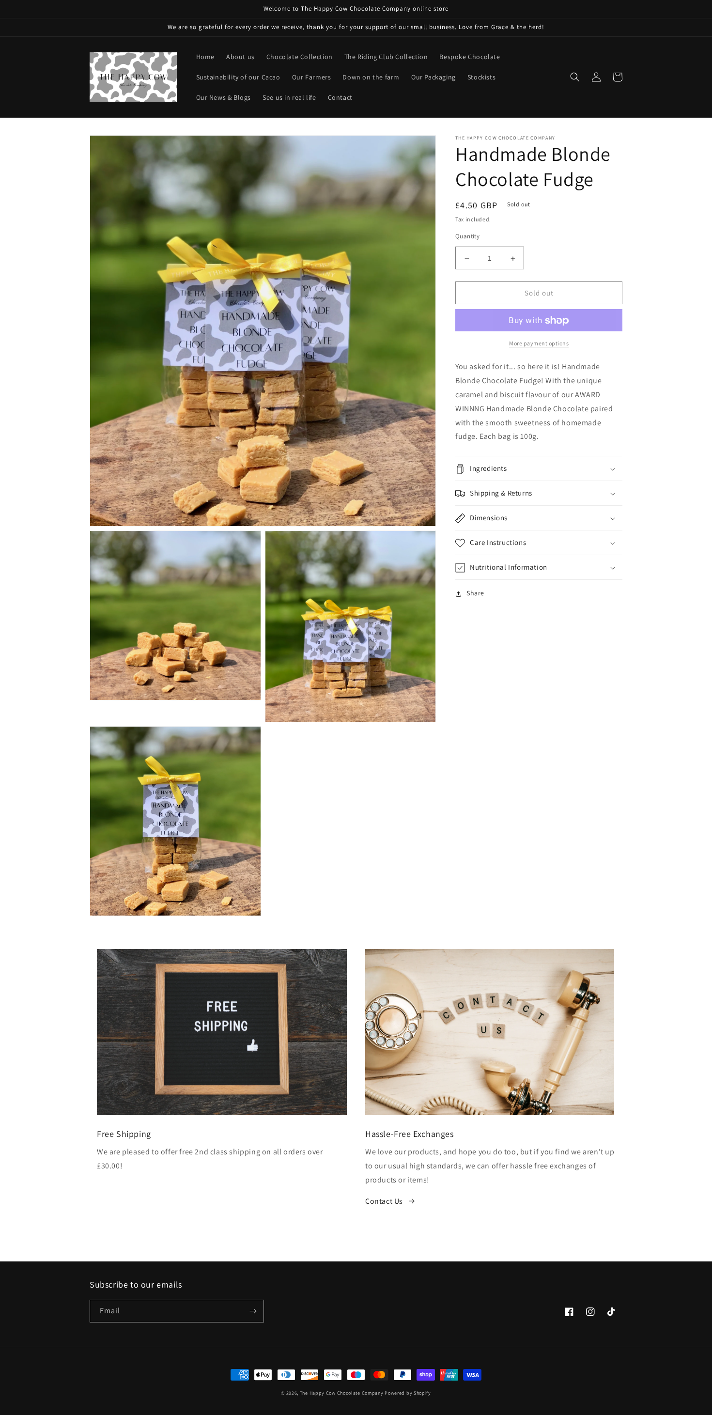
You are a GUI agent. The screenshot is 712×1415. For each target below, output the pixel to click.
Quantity (467, 237)
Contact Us (384, 1201)
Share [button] (475, 593)
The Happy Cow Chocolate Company (342, 1393)
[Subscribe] (252, 1311)
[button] (575, 77)
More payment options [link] (539, 343)
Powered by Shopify (408, 1393)
